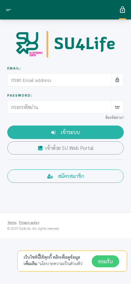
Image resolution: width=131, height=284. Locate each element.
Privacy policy (29, 222)
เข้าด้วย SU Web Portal (69, 147)
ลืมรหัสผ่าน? (114, 117)
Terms (11, 222)
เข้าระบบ (70, 132)
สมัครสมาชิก (71, 175)
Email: (14, 68)
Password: (19, 95)
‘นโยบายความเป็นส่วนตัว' (60, 263)
